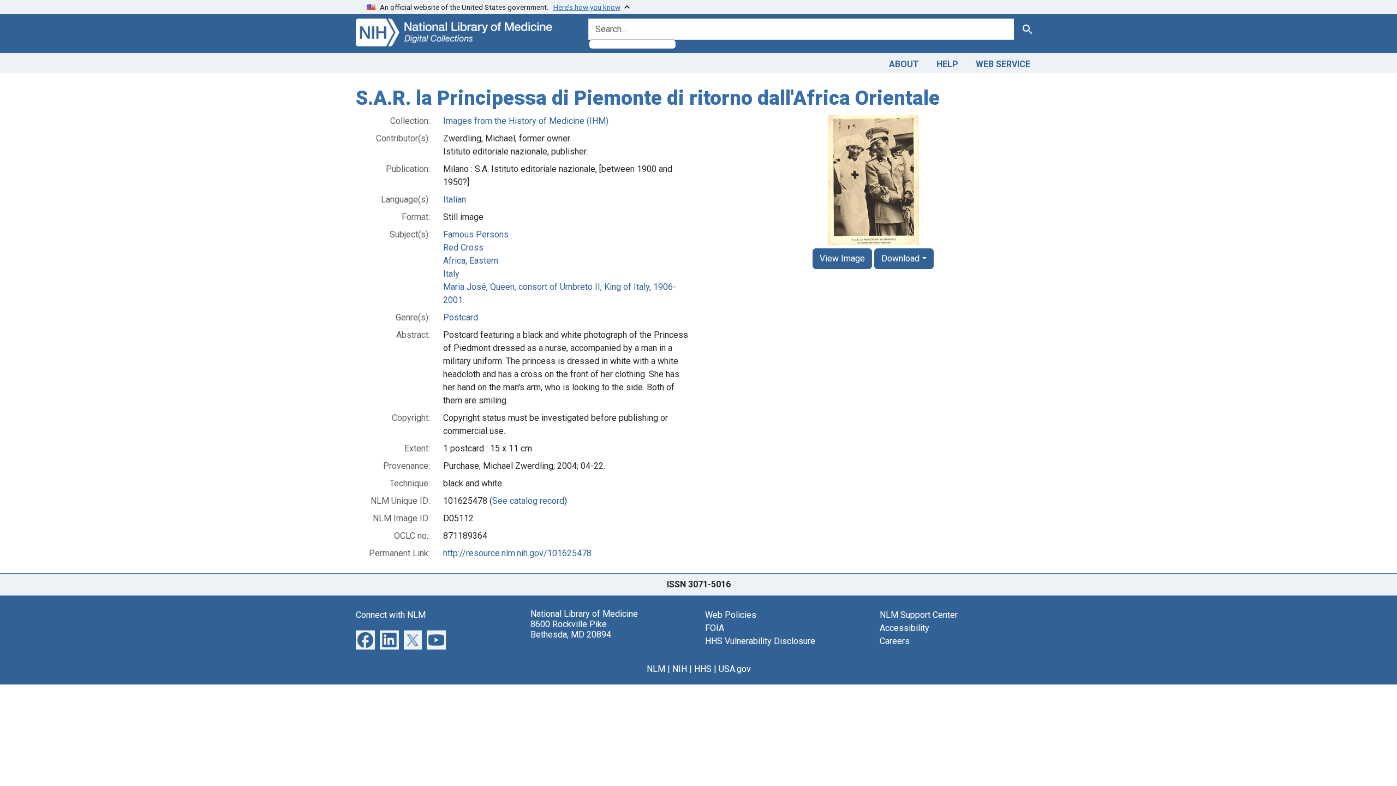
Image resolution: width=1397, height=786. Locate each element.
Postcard (460, 317)
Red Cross (463, 247)
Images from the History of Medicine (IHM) (525, 121)
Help (947, 64)
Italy (451, 274)
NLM (656, 669)
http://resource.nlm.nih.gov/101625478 (517, 553)
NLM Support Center (919, 615)
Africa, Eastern (470, 260)
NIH (679, 669)
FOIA (714, 628)
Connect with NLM (391, 615)
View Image (842, 258)
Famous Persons (476, 234)
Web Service (1003, 64)
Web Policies (730, 615)
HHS (703, 669)
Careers (895, 641)
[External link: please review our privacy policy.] (365, 639)
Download (900, 258)
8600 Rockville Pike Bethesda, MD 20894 (570, 629)
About (904, 64)
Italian (454, 199)
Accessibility (904, 628)
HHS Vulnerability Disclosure (760, 641)
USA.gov (735, 669)
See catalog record (528, 501)
